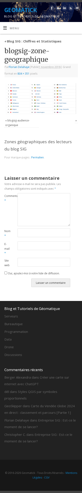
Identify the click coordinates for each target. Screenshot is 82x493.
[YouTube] (57, 8)
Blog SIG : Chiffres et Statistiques (32, 41)
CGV (46, 477)
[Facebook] (51, 8)
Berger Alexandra (17, 377)
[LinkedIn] (64, 8)
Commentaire (7, 198)
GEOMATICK (20, 10)
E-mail (7, 248)
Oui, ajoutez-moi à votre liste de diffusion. (33, 273)
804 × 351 (23, 73)
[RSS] (70, 8)
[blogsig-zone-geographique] (41, 98)
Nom (7, 233)
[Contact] (76, 8)
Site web (7, 263)
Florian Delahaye (19, 67)
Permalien (37, 157)
